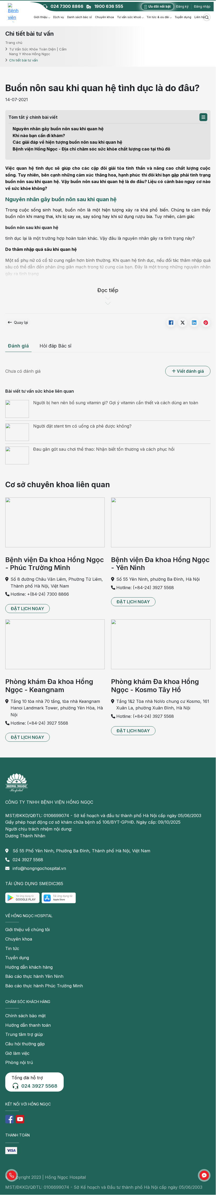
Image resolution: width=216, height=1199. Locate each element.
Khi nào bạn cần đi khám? (39, 135)
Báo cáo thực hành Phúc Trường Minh (44, 985)
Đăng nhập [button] (202, 6)
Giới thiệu (40, 17)
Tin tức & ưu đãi (158, 17)
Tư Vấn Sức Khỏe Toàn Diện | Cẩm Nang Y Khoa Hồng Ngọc (38, 51)
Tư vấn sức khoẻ (129, 17)
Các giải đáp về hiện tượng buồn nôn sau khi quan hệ (68, 142)
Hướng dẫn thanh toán (28, 1025)
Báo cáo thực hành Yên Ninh (34, 976)
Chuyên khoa (104, 17)
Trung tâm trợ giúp (24, 1034)
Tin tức (12, 948)
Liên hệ (199, 17)
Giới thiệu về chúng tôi (27, 929)
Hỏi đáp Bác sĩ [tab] (55, 346)
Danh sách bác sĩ (79, 17)
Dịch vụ (58, 17)
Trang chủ (13, 42)
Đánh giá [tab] (18, 346)
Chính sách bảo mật (25, 1015)
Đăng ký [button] (182, 6)
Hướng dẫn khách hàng (29, 967)
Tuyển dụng (183, 17)
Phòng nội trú (19, 1062)
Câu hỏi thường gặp (25, 1043)
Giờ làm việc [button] (17, 1053)
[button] (203, 117)
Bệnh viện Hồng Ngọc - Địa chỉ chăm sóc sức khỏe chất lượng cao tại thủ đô (91, 149)
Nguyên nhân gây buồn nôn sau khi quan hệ (59, 128)
